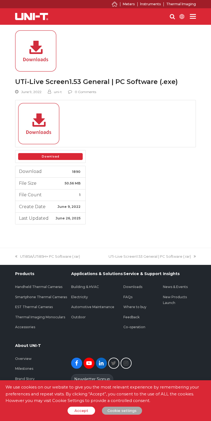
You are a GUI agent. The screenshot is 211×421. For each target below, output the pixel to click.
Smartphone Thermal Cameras (41, 297)
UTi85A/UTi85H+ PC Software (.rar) (50, 256)
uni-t (58, 92)
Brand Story (25, 379)
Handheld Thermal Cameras (38, 287)
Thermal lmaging (181, 4)
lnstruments (150, 4)
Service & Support (142, 273)
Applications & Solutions (97, 273)
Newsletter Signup (92, 379)
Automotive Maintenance (92, 307)
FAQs (127, 297)
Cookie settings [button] (122, 410)
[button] (193, 16)
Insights (171, 273)
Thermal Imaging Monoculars (40, 317)
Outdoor (78, 317)
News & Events (175, 287)
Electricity (79, 297)
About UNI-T (28, 345)
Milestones (24, 368)
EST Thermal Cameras (34, 307)
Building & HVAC (85, 287)
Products (24, 273)
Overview (23, 359)
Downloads (132, 287)
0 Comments (85, 92)
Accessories (25, 327)
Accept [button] (81, 410)
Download (50, 156)
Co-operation (134, 327)
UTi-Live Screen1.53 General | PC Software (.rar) (150, 256)
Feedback (131, 317)
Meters (129, 4)
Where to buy (134, 307)
